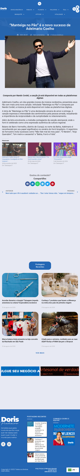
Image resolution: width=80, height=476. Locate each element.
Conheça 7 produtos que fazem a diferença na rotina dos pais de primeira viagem (40, 445)
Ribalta (29, 9)
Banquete (18, 14)
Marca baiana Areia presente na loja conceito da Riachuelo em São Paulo (40, 457)
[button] (40, 4)
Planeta (41, 9)
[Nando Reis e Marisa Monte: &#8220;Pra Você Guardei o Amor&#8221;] (39, 149)
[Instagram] (77, 11)
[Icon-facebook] (3, 444)
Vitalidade (59, 14)
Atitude (38, 14)
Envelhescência (17, 9)
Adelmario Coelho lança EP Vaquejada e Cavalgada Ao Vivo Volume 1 (12, 159)
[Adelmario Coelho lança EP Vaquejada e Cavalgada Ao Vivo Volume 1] (14, 149)
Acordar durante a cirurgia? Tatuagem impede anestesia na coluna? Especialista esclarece (40, 429)
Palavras (53, 9)
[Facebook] (77, 7)
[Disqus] (40, 228)
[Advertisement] (40, 390)
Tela (64, 9)
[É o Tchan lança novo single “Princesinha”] (65, 149)
